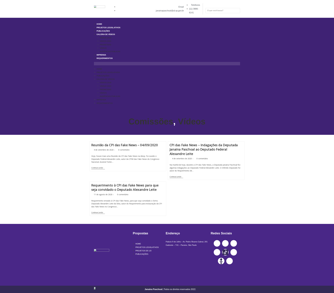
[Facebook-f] (217, 243)
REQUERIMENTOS (105, 58)
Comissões (151, 121)
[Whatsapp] (229, 261)
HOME (99, 24)
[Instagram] (225, 243)
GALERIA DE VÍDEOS (106, 34)
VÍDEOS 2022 (105, 41)
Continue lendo (98, 168)
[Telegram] (233, 252)
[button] (167, 63)
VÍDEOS (103, 48)
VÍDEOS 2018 (105, 38)
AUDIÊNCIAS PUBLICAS (110, 51)
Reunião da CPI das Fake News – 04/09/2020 (124, 145)
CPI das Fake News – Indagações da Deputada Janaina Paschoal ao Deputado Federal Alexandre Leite (204, 149)
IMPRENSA (101, 55)
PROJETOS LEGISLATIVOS (108, 28)
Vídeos (191, 121)
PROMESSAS (105, 45)
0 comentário (124, 150)
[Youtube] (217, 252)
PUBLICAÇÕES (103, 31)
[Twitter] (233, 243)
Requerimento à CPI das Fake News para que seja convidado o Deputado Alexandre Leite (125, 187)
